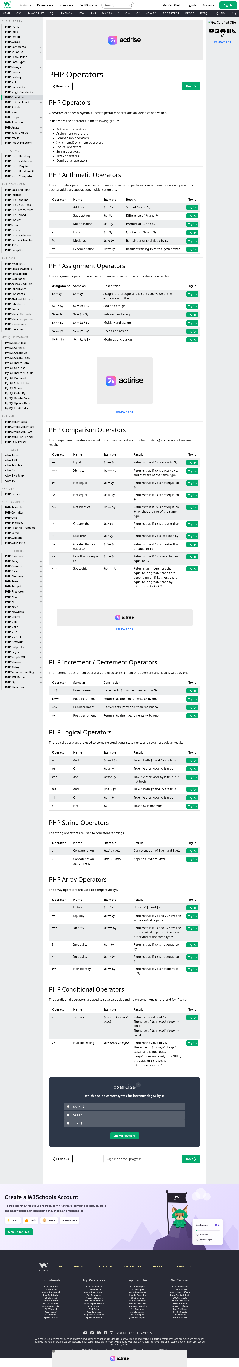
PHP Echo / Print (16, 57)
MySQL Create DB (16, 353)
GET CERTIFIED (103, 1266)
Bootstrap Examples (137, 1306)
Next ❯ (191, 86)
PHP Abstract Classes (19, 299)
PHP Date (11, 571)
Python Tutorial (50, 1300)
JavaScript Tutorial (51, 1292)
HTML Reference (94, 1286)
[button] (131, 5)
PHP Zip (10, 682)
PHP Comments (15, 47)
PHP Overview (14, 556)
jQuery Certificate (180, 1306)
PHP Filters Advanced (18, 235)
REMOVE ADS (124, 412)
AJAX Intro (12, 455)
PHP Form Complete (18, 176)
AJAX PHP (11, 460)
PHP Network (14, 642)
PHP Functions (14, 122)
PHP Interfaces (15, 304)
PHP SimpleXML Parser (19, 427)
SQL (52, 13)
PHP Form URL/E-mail (19, 171)
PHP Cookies (13, 220)
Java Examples (137, 1311)
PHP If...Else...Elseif (17, 102)
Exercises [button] (66, 5)
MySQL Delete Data (17, 398)
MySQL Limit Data (16, 408)
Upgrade (191, 5)
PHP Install (12, 36)
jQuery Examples (137, 1317)
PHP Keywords (14, 611)
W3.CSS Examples (137, 1303)
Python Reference (94, 1297)
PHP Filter (11, 596)
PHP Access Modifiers (18, 284)
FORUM (121, 1333)
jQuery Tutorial (51, 1317)
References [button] (44, 5)
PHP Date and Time (17, 189)
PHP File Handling (16, 200)
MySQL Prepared (15, 378)
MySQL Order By (15, 393)
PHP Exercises (14, 522)
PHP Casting (13, 77)
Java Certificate (180, 1309)
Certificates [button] (87, 5)
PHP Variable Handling (19, 672)
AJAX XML (11, 470)
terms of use (190, 1341)
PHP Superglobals (16, 132)
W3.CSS (107, 13)
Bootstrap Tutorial (50, 1306)
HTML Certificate (180, 1286)
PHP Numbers (14, 72)
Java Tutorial (51, 1311)
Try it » (192, 207)
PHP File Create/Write (19, 210)
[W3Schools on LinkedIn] (217, 31)
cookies (202, 1341)
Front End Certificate (180, 1295)
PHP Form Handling (18, 156)
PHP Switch (12, 107)
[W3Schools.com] (43, 1269)
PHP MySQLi (13, 637)
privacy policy (121, 1344)
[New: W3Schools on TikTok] (222, 36)
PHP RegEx (12, 137)
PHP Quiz (11, 517)
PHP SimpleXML (15, 657)
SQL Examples (137, 1297)
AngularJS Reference (94, 1314)
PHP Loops (12, 117)
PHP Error (11, 581)
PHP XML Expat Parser (19, 437)
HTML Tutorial (51, 1286)
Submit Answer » (124, 1136)
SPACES (78, 1266)
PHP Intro (11, 31)
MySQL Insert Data (17, 363)
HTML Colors (94, 1309)
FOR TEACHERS (132, 1266)
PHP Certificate (15, 494)
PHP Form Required (17, 166)
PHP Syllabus (13, 537)
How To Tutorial (50, 1295)
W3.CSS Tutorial (50, 1303)
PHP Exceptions (15, 250)
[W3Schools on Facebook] (228, 31)
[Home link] (7, 5)
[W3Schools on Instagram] (234, 31)
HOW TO (151, 13)
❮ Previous (61, 86)
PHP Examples (14, 507)
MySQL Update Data (17, 403)
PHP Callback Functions (20, 240)
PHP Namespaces (16, 324)
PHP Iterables (14, 329)
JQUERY (220, 13)
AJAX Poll (11, 480)
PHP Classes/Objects (18, 268)
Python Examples (137, 1300)
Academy (208, 5)
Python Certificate (180, 1300)
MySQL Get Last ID (16, 368)
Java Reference (94, 1311)
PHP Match (12, 112)
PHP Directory (14, 576)
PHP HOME (12, 26)
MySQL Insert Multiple (19, 373)
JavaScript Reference (94, 1292)
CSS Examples (137, 1289)
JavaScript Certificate (180, 1292)
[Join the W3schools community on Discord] (223, 31)
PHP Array (11, 561)
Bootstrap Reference (94, 1303)
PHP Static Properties (19, 319)
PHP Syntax (12, 42)
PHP (93, 13)
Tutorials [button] (23, 5)
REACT (189, 13)
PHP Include (13, 195)
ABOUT (133, 1333)
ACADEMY (147, 1333)
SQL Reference (94, 1295)
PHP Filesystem (15, 591)
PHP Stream (13, 662)
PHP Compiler (14, 512)
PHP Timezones (15, 687)
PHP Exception (14, 586)
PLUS (59, 1266)
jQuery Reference (94, 1317)
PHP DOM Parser (15, 442)
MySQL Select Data (17, 383)
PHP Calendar (14, 566)
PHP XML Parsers (16, 421)
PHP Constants (15, 87)
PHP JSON (11, 245)
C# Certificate (180, 1314)
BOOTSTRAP (171, 13)
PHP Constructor (16, 274)
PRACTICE (158, 1266)
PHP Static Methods (18, 314)
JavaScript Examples (137, 1292)
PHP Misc (11, 632)
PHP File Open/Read (18, 205)
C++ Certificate (180, 1311)
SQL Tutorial (51, 1297)
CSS (19, 13)
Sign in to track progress (124, 1159)
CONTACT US (183, 1266)
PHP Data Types (15, 62)
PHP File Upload (15, 215)
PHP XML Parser (15, 677)
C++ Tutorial (50, 1314)
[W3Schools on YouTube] (211, 31)
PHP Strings (13, 67)
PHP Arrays (12, 127)
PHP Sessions (13, 225)
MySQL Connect (15, 348)
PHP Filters (12, 230)
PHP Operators (15, 97)
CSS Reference (94, 1289)
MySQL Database (15, 342)
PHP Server (12, 532)
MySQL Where (13, 388)
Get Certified (171, 5)
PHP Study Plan (15, 543)
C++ (128, 13)
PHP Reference (94, 1306)
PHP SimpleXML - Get (18, 432)
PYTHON (66, 13)
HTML (7, 13)
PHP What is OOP (16, 263)
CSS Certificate (180, 1289)
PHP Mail (11, 622)
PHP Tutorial (51, 1309)
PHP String (12, 667)
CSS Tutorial (51, 1289)
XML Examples (137, 1314)
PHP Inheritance (15, 289)
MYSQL (204, 13)
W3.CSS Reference (94, 1300)
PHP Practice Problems (20, 527)
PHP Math (11, 82)
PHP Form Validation (18, 161)
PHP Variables (14, 52)
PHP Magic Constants (19, 92)
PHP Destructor (15, 279)
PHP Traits (12, 309)
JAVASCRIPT (35, 13)
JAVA (81, 13)
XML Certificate (180, 1317)
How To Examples (137, 1295)
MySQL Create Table (18, 358)
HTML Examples (137, 1286)
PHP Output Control (18, 647)
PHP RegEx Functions (19, 142)
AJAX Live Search (15, 475)
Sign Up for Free (19, 1232)
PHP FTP (11, 601)
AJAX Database (14, 465)
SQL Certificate (180, 1297)
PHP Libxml (12, 616)
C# (138, 13)
